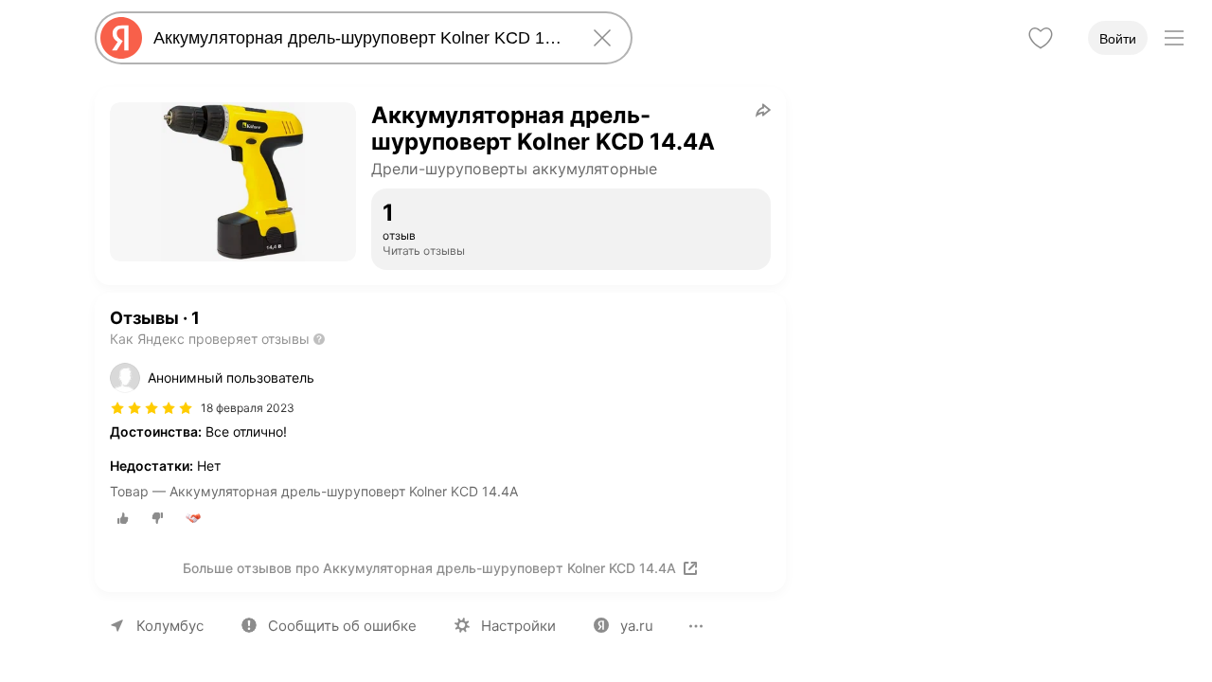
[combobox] (360, 38)
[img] (151, 408)
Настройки (518, 626)
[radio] (123, 518)
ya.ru (636, 626)
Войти (1117, 38)
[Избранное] (1040, 38)
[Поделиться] (763, 109)
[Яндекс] (121, 38)
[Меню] (1174, 38)
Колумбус (170, 626)
